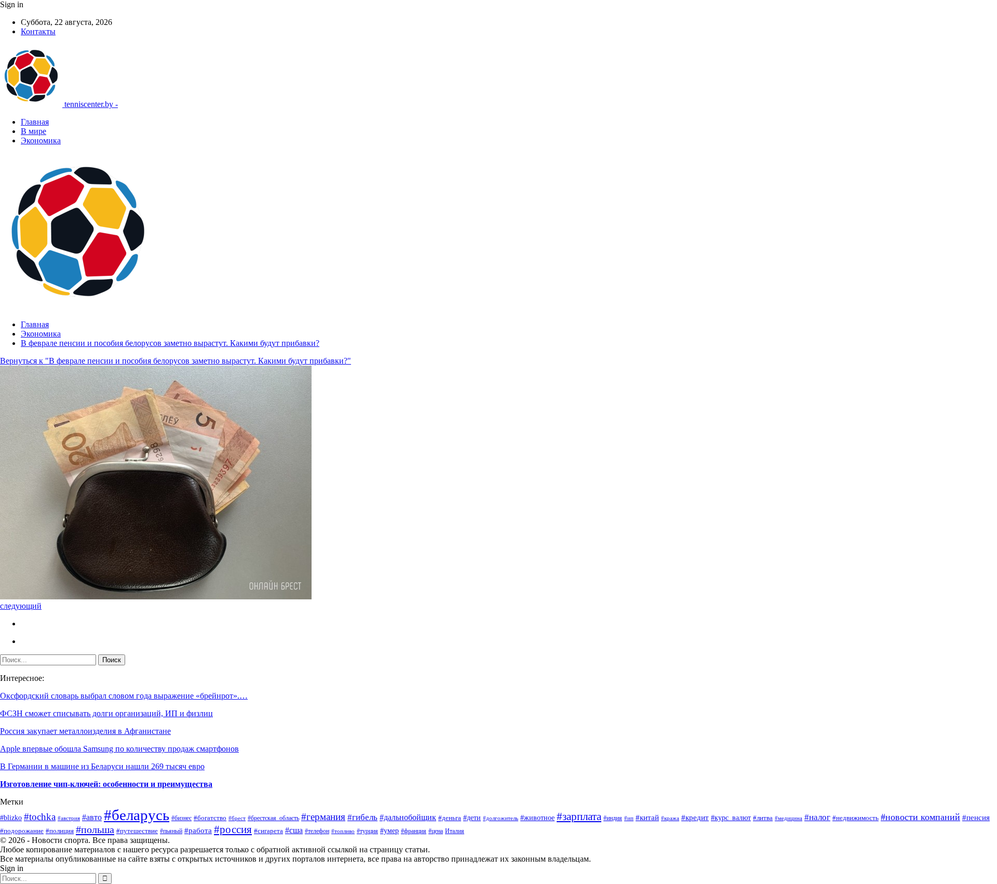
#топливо (343, 831)
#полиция (60, 831)
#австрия (69, 818)
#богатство (210, 818)
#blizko (11, 818)
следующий (21, 605)
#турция (367, 831)
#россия (233, 829)
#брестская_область (273, 818)
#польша (95, 829)
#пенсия (976, 817)
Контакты (38, 31)
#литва (763, 818)
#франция (413, 831)
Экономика (41, 140)
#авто (92, 817)
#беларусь (136, 815)
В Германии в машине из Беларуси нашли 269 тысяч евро (102, 766)
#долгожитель (500, 818)
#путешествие (137, 831)
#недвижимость (855, 818)
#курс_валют (731, 817)
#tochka (40, 816)
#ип (629, 818)
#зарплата (579, 816)
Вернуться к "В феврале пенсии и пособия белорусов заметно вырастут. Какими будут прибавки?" (175, 360)
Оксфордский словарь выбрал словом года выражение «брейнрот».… (124, 695)
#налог (817, 817)
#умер (389, 830)
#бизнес (181, 818)
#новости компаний (920, 817)
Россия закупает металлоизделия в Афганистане (85, 731)
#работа (198, 830)
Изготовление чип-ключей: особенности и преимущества (106, 784)
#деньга (449, 818)
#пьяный (171, 831)
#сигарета (268, 831)
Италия (454, 831)
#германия (323, 816)
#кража (670, 818)
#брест (237, 818)
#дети (472, 818)
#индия (612, 818)
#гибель (362, 817)
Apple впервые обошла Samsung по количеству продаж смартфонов (119, 748)
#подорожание (22, 831)
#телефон (317, 831)
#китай (647, 817)
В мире (33, 131)
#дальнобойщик (408, 817)
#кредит (695, 817)
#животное (537, 818)
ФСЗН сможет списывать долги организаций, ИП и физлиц (106, 713)
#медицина (788, 818)
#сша (294, 830)
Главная (35, 121)
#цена (435, 831)
